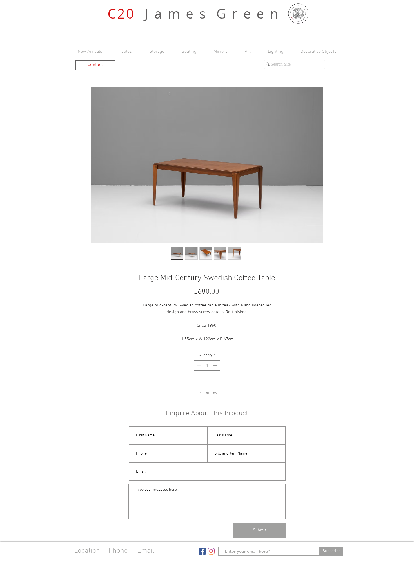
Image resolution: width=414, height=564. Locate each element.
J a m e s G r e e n (194, 14)
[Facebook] (202, 551)
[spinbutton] (207, 365)
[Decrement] (198, 365)
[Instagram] (211, 551)
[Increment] (215, 365)
